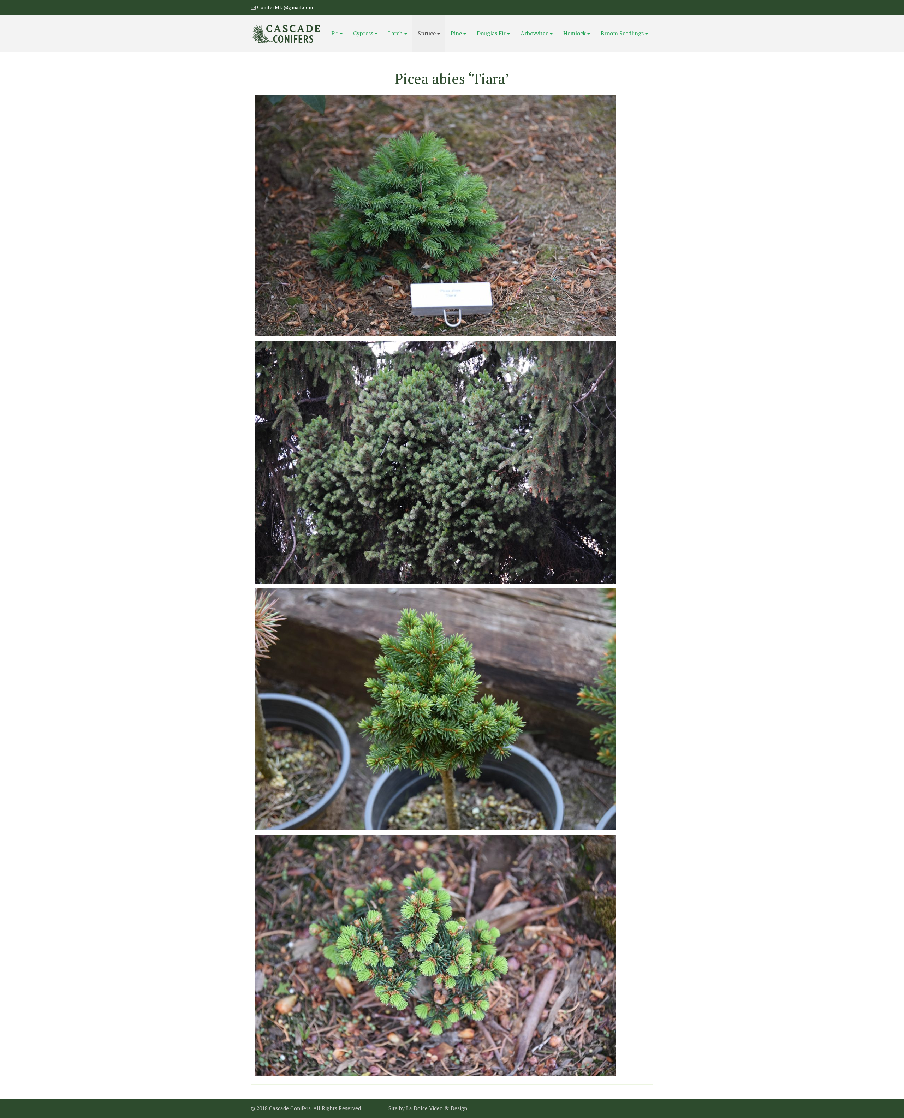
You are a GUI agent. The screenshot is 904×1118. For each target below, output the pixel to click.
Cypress (363, 33)
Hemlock (574, 33)
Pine (456, 33)
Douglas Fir (491, 33)
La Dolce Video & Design (436, 1108)
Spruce (427, 33)
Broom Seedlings (622, 33)
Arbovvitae (534, 33)
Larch (395, 33)
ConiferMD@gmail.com (285, 7)
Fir (334, 33)
